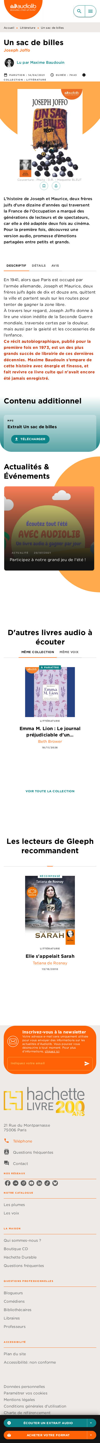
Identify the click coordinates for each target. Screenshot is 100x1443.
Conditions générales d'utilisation (35, 1406)
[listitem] (8, 1183)
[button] (50, 1423)
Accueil (9, 27)
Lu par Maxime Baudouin (40, 62)
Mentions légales (19, 1399)
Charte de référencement (27, 1412)
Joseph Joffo (17, 50)
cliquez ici (52, 1051)
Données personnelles (24, 1386)
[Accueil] (23, 11)
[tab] (16, 265)
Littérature (27, 27)
